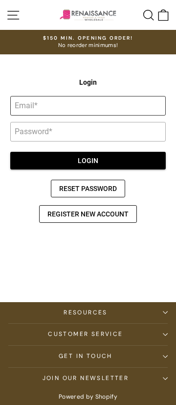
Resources (86, 312)
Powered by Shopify (88, 397)
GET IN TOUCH (85, 356)
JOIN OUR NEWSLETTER (86, 378)
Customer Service (85, 334)
